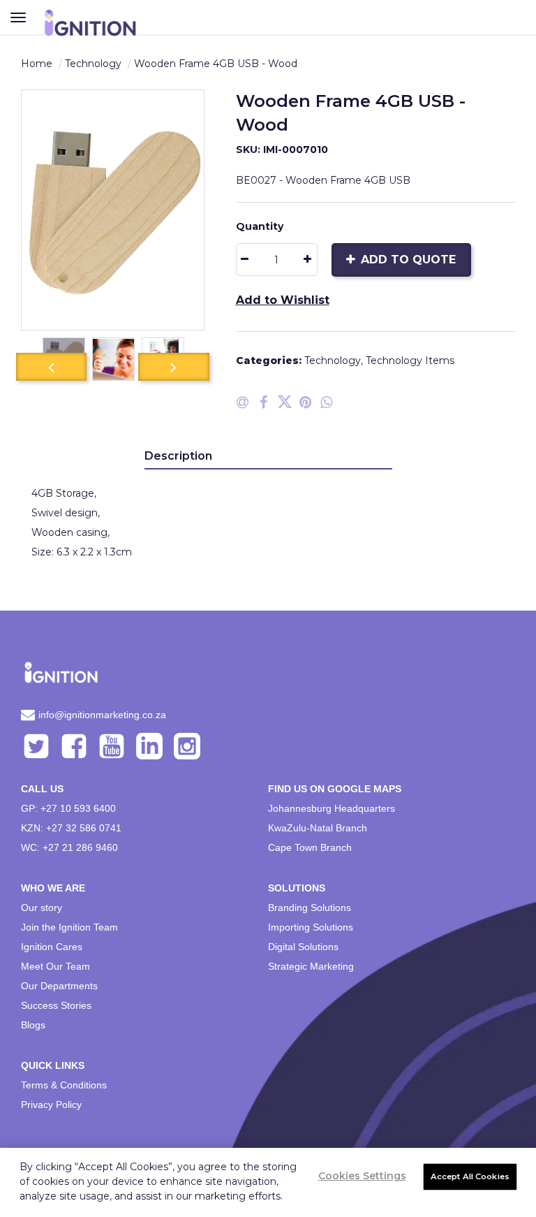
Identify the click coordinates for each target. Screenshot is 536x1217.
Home (36, 63)
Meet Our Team (55, 966)
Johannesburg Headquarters (331, 808)
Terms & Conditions (64, 1085)
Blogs (33, 1024)
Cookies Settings (362, 1175)
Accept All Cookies (470, 1176)
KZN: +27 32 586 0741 (71, 827)
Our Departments (59, 985)
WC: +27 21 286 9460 (69, 847)
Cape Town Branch (310, 847)
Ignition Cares (51, 946)
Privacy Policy (51, 1104)
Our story (41, 907)
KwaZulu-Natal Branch (317, 827)
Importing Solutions (310, 927)
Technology (93, 63)
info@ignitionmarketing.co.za (102, 714)
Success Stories (56, 1005)
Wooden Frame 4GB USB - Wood (215, 63)
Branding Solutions (309, 907)
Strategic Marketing (311, 966)
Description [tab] (178, 455)
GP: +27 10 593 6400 (68, 808)
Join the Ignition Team (69, 927)
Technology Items (410, 360)
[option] (113, 210)
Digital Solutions (303, 946)
